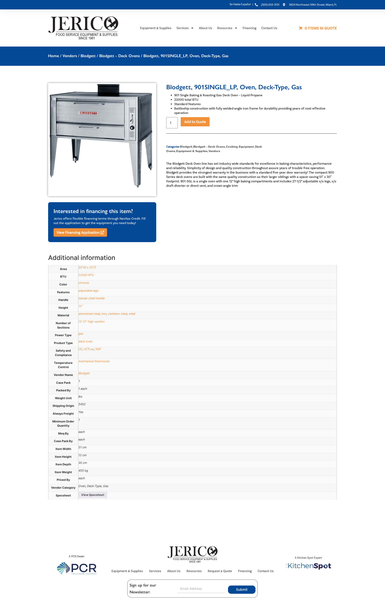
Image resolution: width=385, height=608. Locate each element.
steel (132, 313)
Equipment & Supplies (155, 28)
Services (182, 28)
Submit (241, 590)
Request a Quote (220, 571)
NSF (98, 349)
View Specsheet (92, 494)
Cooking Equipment (240, 146)
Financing (249, 28)
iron (103, 313)
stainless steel (117, 313)
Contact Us (269, 28)
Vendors (70, 55)
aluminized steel (89, 313)
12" (80, 306)
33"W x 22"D (87, 267)
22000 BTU (86, 275)
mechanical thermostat (93, 361)
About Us (205, 28)
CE (80, 349)
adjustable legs (88, 290)
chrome (83, 282)
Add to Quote (195, 122)
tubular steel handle (91, 298)
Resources (224, 28)
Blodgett (88, 55)
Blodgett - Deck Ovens (119, 55)
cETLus (89, 349)
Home (53, 55)
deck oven (85, 341)
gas (80, 333)
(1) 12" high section (91, 321)
